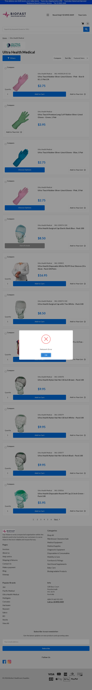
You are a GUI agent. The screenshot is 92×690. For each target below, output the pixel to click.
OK (46, 355)
